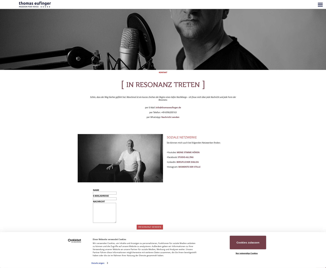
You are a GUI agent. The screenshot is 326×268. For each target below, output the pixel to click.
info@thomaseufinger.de (168, 107)
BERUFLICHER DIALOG (188, 162)
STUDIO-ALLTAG (186, 157)
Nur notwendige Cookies (247, 253)
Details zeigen (97, 263)
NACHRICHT (99, 201)
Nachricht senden (170, 117)
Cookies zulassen (247, 242)
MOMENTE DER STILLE (189, 166)
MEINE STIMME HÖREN (188, 152)
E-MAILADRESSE (101, 195)
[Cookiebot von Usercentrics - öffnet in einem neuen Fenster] (74, 241)
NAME (96, 190)
